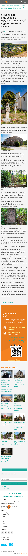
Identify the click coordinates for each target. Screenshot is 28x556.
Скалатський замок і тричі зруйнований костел (6, 424)
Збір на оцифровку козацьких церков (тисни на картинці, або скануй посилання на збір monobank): (16, 340)
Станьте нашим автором (14, 469)
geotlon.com (24, 553)
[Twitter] (6, 532)
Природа (5, 519)
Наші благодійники (14, 360)
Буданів (6, 31)
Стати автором (16, 493)
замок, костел (15, 36)
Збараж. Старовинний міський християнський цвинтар (18, 407)
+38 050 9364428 (5, 539)
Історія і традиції (7, 513)
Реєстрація (6, 488)
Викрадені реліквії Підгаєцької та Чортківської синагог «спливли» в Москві (19, 382)
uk (16, 1)
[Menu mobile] (25, 2)
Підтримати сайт (14, 483)
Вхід (5, 486)
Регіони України (6, 514)
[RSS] (12, 532)
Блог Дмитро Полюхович (7, 302)
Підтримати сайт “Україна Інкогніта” (13, 496)
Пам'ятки (5, 518)
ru (17, 1)
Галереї (4, 523)
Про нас (8, 493)
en (19, 1)
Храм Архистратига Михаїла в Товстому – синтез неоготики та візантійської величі (19, 426)
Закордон (5, 526)
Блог (4, 521)
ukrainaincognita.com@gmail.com (9, 540)
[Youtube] (9, 532)
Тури (4, 516)
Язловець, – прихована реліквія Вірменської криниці (6, 442)
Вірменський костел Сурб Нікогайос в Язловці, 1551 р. (19, 442)
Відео (4, 524)
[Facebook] (2, 532)
